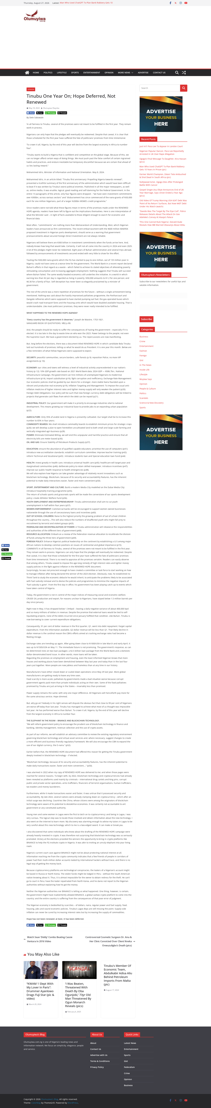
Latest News (130, 1043)
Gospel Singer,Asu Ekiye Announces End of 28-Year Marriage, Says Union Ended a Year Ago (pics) (162, 192)
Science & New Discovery (151, 402)
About (93, 1043)
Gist (141, 360)
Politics (48, 72)
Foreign (143, 355)
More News (124, 72)
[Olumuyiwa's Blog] (27, 72)
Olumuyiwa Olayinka (51, 108)
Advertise (143, 72)
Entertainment (91, 72)
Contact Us (159, 72)
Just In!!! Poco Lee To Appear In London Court (161, 146)
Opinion (109, 72)
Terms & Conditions (100, 1061)
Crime (142, 341)
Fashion (143, 350)
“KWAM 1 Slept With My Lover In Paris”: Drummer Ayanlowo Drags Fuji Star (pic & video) (40, 991)
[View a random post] (183, 72)
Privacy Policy (97, 1067)
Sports (75, 72)
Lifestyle (62, 72)
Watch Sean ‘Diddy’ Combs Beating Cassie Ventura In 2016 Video (49, 939)
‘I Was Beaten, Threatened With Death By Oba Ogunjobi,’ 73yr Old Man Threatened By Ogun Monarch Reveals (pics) (78, 995)
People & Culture (148, 388)
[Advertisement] (105, 47)
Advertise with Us (98, 1055)
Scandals (144, 398)
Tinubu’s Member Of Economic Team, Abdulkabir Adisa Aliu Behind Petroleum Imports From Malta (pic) (118, 975)
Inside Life (144, 369)
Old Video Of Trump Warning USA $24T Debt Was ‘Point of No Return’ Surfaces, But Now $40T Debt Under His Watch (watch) (163, 203)
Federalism (129, 1067)
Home (36, 72)
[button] (131, 73)
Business (144, 336)
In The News (145, 365)
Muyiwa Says (146, 379)
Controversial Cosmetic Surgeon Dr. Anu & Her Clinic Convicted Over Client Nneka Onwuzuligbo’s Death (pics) (108, 941)
